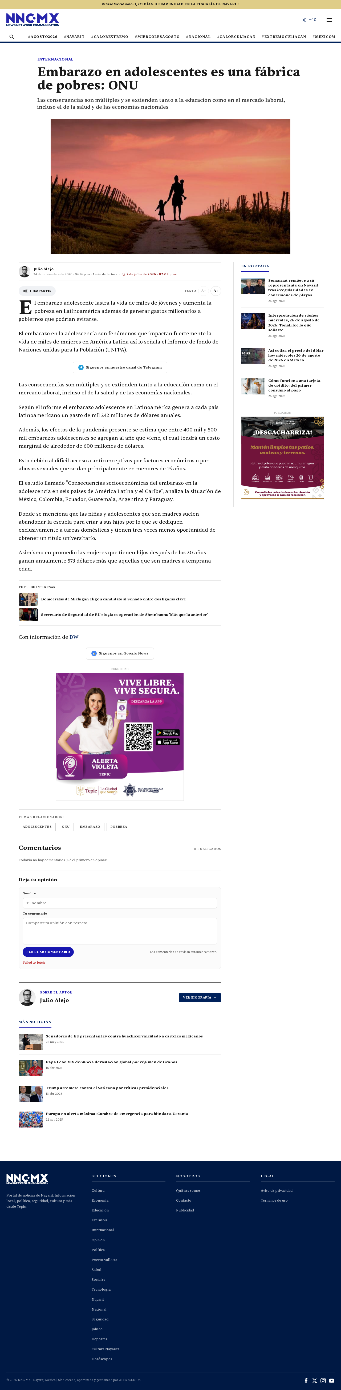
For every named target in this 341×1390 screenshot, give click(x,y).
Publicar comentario (48, 952)
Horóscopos (102, 1359)
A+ (215, 291)
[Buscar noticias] (11, 36)
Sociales (98, 1280)
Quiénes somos (188, 1191)
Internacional (55, 59)
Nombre (29, 893)
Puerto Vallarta (104, 1260)
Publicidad (185, 1210)
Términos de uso (274, 1200)
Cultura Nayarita (105, 1349)
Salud (96, 1270)
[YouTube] (332, 1381)
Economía (100, 1200)
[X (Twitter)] (315, 1381)
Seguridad (100, 1319)
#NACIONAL (198, 37)
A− (203, 291)
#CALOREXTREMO (109, 37)
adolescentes (37, 827)
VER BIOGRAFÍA (197, 997)
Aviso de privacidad (277, 1191)
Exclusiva (99, 1220)
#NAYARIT (74, 37)
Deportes (99, 1339)
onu (66, 827)
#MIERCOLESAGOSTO (157, 37)
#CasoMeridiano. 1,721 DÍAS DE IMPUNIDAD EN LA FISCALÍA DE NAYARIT (170, 4)
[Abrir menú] (329, 20)
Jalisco (97, 1329)
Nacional (99, 1309)
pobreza (119, 827)
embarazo (90, 827)
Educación (100, 1210)
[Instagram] (323, 1381)
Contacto (183, 1200)
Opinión (98, 1240)
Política (98, 1250)
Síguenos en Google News (123, 653)
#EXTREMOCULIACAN (284, 37)
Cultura (98, 1191)
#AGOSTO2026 (43, 37)
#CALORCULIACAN (236, 37)
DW (74, 637)
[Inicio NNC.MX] (32, 20)
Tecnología (101, 1289)
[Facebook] (306, 1381)
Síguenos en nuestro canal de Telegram (124, 367)
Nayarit (98, 1300)
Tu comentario (35, 913)
